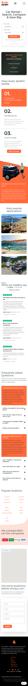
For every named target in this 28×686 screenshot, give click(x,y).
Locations (13, 657)
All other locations (7, 513)
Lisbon (7, 507)
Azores (21, 510)
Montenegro (6, 502)
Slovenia (7, 499)
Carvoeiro (21, 496)
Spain (21, 513)
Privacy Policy (14, 666)
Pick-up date (7, 23)
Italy (7, 518)
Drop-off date (7, 29)
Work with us (14, 664)
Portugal (6, 496)
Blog (12, 659)
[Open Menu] (15, 3)
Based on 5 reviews (14, 289)
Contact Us (13, 662)
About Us (13, 660)
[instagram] (15, 670)
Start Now (7, 102)
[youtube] (13, 670)
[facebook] (10, 670)
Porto (21, 507)
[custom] (18, 670)
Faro (21, 502)
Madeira (7, 510)
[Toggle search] (24, 3)
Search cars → (14, 36)
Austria (7, 520)
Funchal (21, 499)
